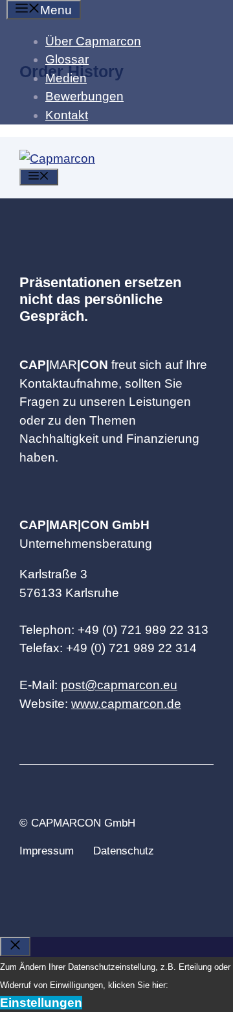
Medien (66, 78)
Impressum (46, 851)
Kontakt (66, 115)
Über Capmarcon (93, 41)
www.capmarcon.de (126, 704)
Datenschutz (123, 851)
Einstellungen (41, 1002)
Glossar (67, 59)
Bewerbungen (84, 96)
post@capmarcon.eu (119, 685)
